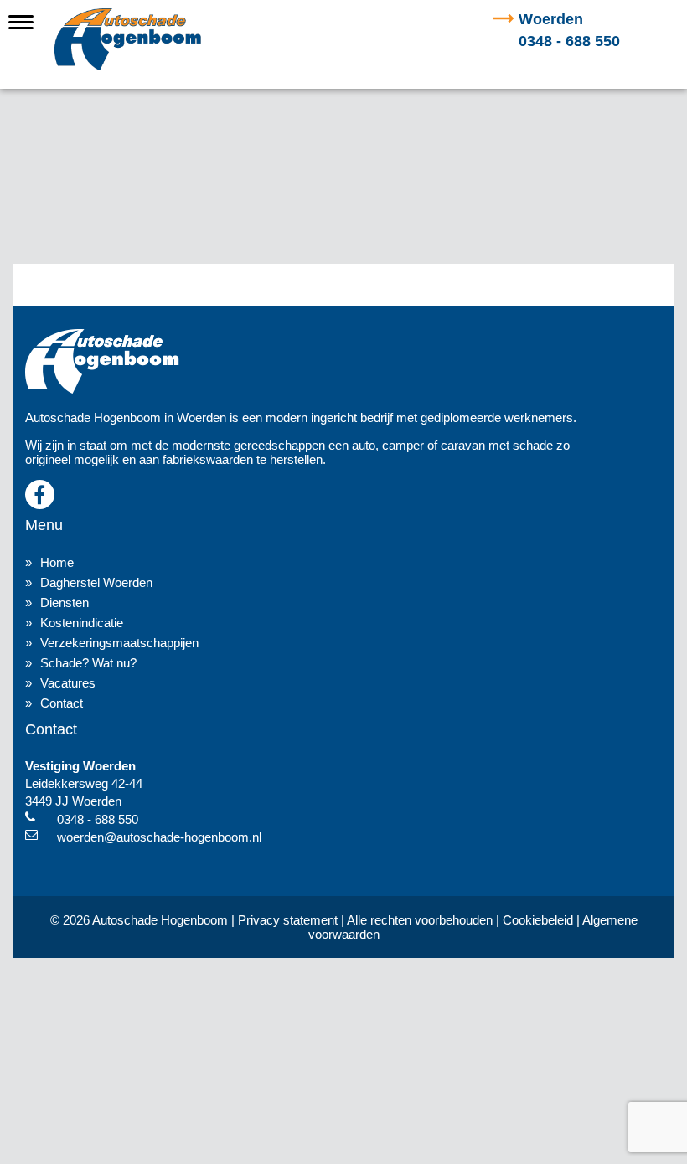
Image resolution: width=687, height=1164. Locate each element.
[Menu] (21, 21)
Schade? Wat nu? (88, 663)
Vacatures (68, 683)
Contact (61, 703)
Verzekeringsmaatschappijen (119, 643)
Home (57, 562)
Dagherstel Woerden (96, 582)
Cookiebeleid (538, 920)
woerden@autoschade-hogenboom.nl (159, 837)
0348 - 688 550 (569, 30)
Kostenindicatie (81, 622)
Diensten (64, 602)
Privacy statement (288, 920)
